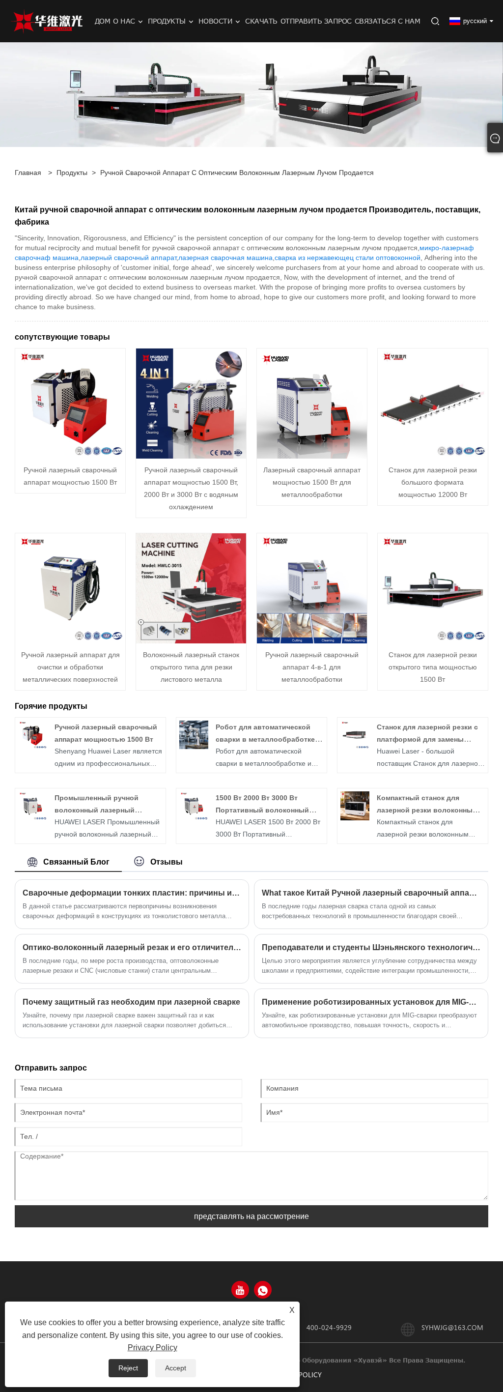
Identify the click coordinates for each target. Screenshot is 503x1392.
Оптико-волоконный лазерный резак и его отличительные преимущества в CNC (132, 947)
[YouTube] (240, 1290)
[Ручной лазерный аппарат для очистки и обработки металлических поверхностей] (70, 587)
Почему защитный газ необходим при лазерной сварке (131, 1002)
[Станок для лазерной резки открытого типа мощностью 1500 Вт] (433, 587)
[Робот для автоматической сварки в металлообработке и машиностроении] (193, 734)
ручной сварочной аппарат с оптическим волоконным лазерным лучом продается (237, 172)
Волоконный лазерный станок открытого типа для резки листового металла (191, 667)
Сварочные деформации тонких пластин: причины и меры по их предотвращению (132, 893)
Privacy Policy (152, 1347)
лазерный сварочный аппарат (128, 257)
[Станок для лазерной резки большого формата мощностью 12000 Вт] (433, 402)
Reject (128, 1368)
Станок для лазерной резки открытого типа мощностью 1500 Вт (433, 667)
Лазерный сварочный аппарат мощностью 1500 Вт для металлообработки (312, 482)
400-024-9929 (329, 1327)
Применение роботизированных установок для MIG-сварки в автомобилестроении (371, 1002)
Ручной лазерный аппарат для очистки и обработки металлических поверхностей (70, 667)
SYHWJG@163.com (452, 1327)
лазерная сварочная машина (225, 257)
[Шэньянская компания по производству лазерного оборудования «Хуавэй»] (46, 21)
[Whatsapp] (263, 1290)
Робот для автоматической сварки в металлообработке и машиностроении (268, 739)
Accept (175, 1368)
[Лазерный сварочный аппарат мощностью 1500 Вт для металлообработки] (312, 402)
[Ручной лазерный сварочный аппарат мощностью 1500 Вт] (70, 402)
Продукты (71, 172)
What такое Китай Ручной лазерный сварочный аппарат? (371, 893)
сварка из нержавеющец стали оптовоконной (347, 257)
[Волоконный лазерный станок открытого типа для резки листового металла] (191, 587)
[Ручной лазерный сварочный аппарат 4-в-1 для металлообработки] (312, 587)
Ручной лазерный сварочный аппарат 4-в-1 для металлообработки (312, 667)
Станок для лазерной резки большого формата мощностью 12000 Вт (433, 482)
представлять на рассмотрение (251, 1216)
